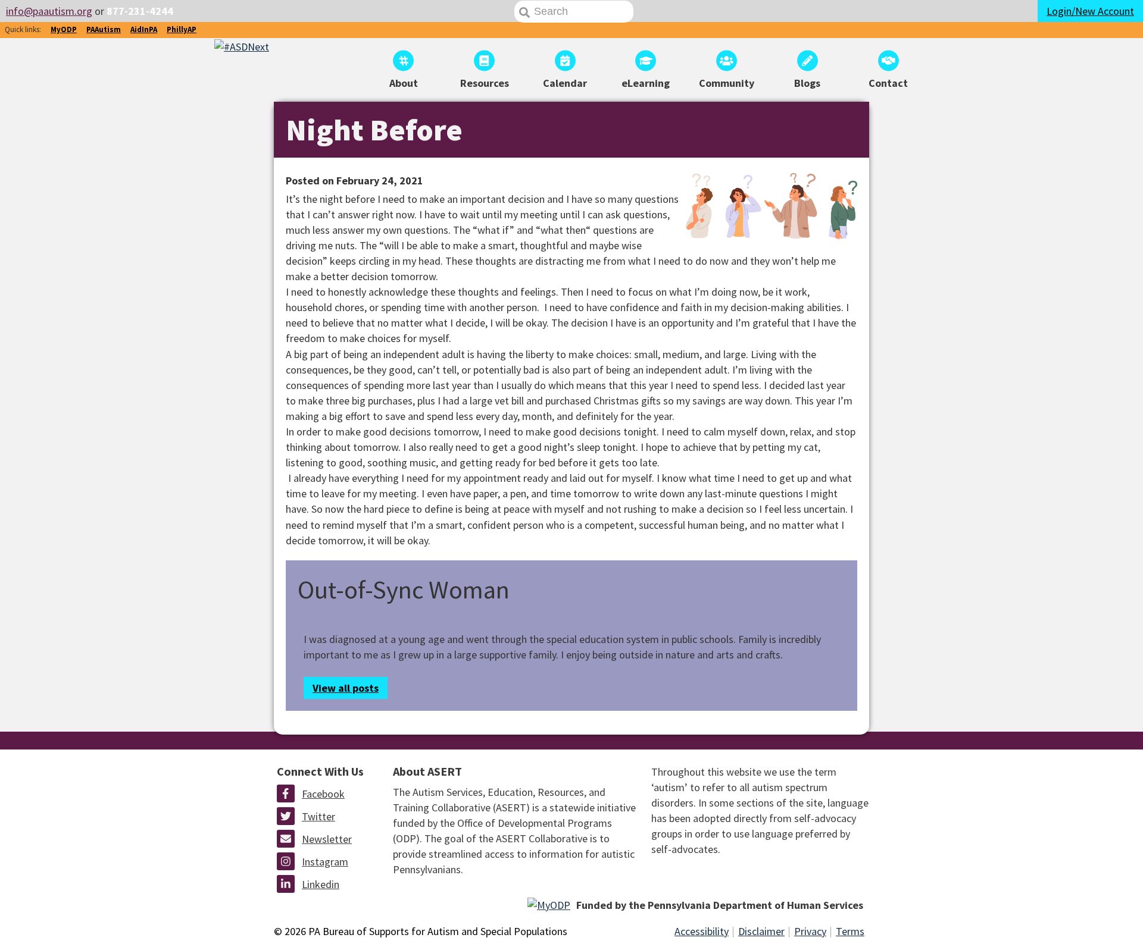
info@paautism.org (49, 11)
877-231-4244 (140, 11)
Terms (850, 931)
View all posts (346, 688)
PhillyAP (181, 29)
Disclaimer (761, 931)
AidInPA (143, 29)
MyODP (64, 29)
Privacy (810, 931)
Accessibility (701, 931)
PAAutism (103, 29)
